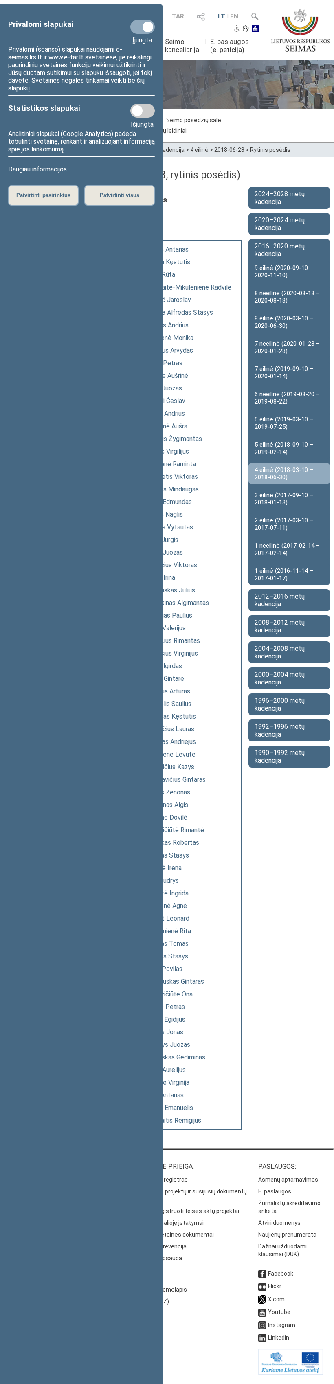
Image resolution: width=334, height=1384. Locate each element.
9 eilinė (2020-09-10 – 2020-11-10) (284, 271)
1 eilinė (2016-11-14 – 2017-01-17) (284, 574)
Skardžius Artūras (165, 691)
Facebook (280, 1273)
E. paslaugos (274, 1191)
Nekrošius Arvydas (167, 350)
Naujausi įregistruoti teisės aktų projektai (185, 1211)
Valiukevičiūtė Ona (167, 994)
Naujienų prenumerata (287, 1234)
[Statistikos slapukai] (142, 111)
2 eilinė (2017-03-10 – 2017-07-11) (284, 524)
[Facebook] (262, 1273)
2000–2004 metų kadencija (280, 678)
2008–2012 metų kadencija (280, 626)
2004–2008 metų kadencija (280, 652)
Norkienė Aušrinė (164, 375)
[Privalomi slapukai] (142, 27)
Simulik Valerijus (163, 628)
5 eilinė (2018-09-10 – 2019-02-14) (284, 448)
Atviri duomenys (279, 1222)
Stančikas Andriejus (168, 742)
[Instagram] (262, 1325)
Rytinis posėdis (270, 150)
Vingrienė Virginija (165, 1082)
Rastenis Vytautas (167, 527)
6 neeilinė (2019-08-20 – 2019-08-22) (287, 397)
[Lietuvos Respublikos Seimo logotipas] (300, 30)
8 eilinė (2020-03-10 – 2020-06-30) (284, 322)
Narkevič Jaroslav (166, 300)
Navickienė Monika (167, 338)
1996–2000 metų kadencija (280, 704)
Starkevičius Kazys (167, 767)
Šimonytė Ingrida (165, 893)
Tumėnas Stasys (164, 956)
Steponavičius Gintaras (173, 779)
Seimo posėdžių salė (193, 120)
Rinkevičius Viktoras (169, 565)
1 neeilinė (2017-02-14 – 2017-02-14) (287, 549)
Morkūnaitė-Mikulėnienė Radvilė (186, 287)
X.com (276, 1299)
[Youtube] (262, 1312)
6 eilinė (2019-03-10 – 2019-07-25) (284, 423)
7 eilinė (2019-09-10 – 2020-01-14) (284, 372)
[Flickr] (262, 1286)
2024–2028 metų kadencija (280, 198)
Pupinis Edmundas (166, 502)
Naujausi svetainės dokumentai (172, 1234)
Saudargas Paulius (166, 615)
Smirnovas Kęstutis (168, 716)
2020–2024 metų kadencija (280, 224)
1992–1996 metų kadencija (280, 730)
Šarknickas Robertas (170, 843)
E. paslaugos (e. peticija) (229, 45)
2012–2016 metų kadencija (280, 600)
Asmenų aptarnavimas (288, 1179)
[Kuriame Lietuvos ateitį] (290, 1373)
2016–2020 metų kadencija (280, 250)
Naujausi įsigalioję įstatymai (167, 1222)
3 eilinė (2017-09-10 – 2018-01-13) (284, 498)
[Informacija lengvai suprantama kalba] (255, 29)
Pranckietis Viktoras (169, 476)
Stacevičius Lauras (167, 729)
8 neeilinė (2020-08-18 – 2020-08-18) (287, 297)
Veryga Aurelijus (163, 1070)
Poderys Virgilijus (165, 451)
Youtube (279, 1312)
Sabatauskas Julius (168, 590)
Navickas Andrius (165, 325)
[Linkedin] (262, 1337)
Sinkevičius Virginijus (169, 653)
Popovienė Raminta (168, 464)
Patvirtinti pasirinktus (43, 195)
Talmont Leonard (165, 918)
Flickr (274, 1286)
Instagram (281, 1325)
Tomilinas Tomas (165, 944)
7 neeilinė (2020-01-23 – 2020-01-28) (287, 347)
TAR (178, 16)
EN (234, 16)
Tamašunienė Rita (166, 931)
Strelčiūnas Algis (164, 805)
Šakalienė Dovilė (164, 817)
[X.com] (262, 1299)
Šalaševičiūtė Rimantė (172, 830)
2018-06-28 (229, 150)
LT (221, 16)
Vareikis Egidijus (163, 1019)
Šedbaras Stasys (165, 855)
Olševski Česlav (163, 401)
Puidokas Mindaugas (170, 489)
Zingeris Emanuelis (167, 1108)
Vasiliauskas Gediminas (173, 1057)
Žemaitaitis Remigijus (171, 1120)
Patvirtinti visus (119, 195)
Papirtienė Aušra (164, 426)
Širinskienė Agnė (164, 906)
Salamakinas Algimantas (175, 603)
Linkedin (278, 1337)
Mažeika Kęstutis (165, 262)
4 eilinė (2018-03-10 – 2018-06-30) (284, 473)
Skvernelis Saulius (166, 704)
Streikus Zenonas (165, 792)
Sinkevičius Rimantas (170, 641)
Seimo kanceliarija (182, 45)
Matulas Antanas (165, 249)
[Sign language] (245, 29)
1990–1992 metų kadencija (280, 756)
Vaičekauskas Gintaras (172, 981)
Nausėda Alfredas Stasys (177, 312)
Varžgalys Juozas (165, 1044)
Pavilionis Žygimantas (171, 439)
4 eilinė (199, 150)
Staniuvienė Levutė (168, 754)
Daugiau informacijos (37, 169)
